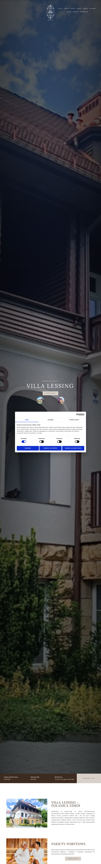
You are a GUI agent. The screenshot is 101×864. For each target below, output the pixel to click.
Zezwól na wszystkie (73, 448)
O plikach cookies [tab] (74, 419)
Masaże (85, 8)
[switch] (41, 441)
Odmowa (28, 448)
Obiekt (60, 8)
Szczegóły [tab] (50, 419)
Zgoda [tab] (27, 419)
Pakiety (79, 8)
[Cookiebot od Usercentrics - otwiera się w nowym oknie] (77, 414)
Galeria (68, 11)
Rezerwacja (84, 11)
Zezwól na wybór (50, 448)
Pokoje (66, 8)
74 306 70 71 (58, 779)
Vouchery (92, 8)
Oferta (73, 8)
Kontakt (75, 11)
